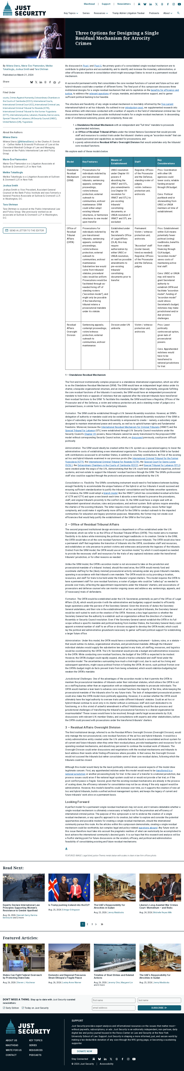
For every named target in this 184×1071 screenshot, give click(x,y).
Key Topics (69, 13)
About (166, 13)
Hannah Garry (23, 915)
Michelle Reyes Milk (162, 912)
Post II (97, 65)
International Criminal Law (47, 104)
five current (167, 104)
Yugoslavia (27, 122)
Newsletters (124, 4)
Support (106, 4)
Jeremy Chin (114, 982)
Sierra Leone (53, 115)
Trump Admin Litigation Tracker (128, 13)
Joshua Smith (22, 69)
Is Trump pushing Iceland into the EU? (69, 905)
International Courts (43, 101)
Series (86, 13)
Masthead (89, 4)
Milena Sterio (13, 65)
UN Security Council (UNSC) (43, 118)
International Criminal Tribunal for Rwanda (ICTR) (26, 108)
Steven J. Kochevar (26, 982)
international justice (19, 115)
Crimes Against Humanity (22, 98)
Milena (10, 137)
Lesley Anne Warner (71, 982)
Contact (11, 1055)
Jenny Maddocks (116, 912)
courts (6, 98)
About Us (11, 1040)
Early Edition (12, 1008)
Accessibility (106, 1063)
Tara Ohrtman (41, 69)
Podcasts (154, 13)
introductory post (134, 107)
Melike (13, 172)
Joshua (10, 185)
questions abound (148, 827)
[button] (178, 13)
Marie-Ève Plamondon (32, 65)
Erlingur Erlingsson (71, 910)
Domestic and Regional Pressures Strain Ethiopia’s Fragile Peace (67, 976)
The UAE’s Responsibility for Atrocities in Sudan (109, 906)
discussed (137, 437)
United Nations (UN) (12, 122)
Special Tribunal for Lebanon (16, 118)
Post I (86, 65)
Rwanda (42, 115)
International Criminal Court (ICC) (18, 104)
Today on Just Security (37, 1008)
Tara (10, 204)
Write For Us (14, 1050)
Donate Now (84, 1051)
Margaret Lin (127, 982)
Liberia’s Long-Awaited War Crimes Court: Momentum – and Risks (158, 906)
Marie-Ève (15, 159)
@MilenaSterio (26, 141)
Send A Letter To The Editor (27, 230)
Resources (99, 13)
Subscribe (157, 1007)
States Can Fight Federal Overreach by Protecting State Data (22, 976)
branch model (111, 493)
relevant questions (99, 93)
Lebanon (33, 115)
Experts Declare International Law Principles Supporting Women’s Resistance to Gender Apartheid (21, 908)
